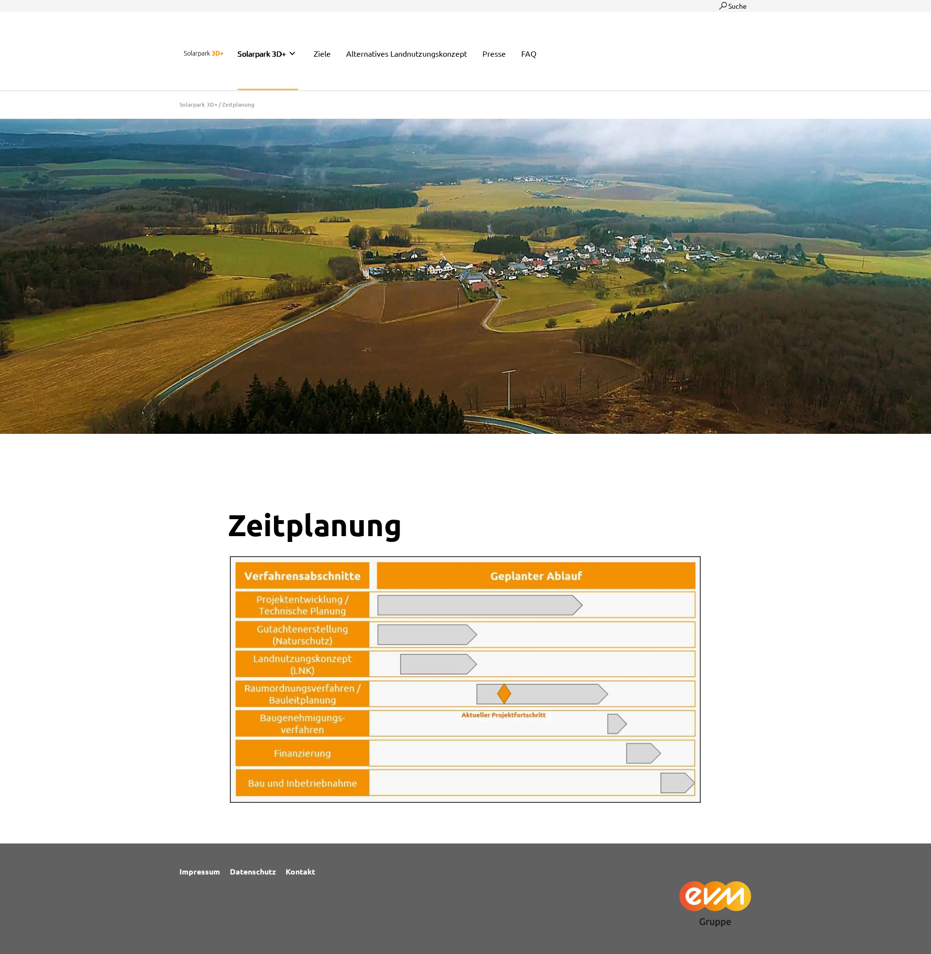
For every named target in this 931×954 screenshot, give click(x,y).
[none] (292, 54)
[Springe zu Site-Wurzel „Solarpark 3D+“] (203, 52)
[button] (268, 53)
